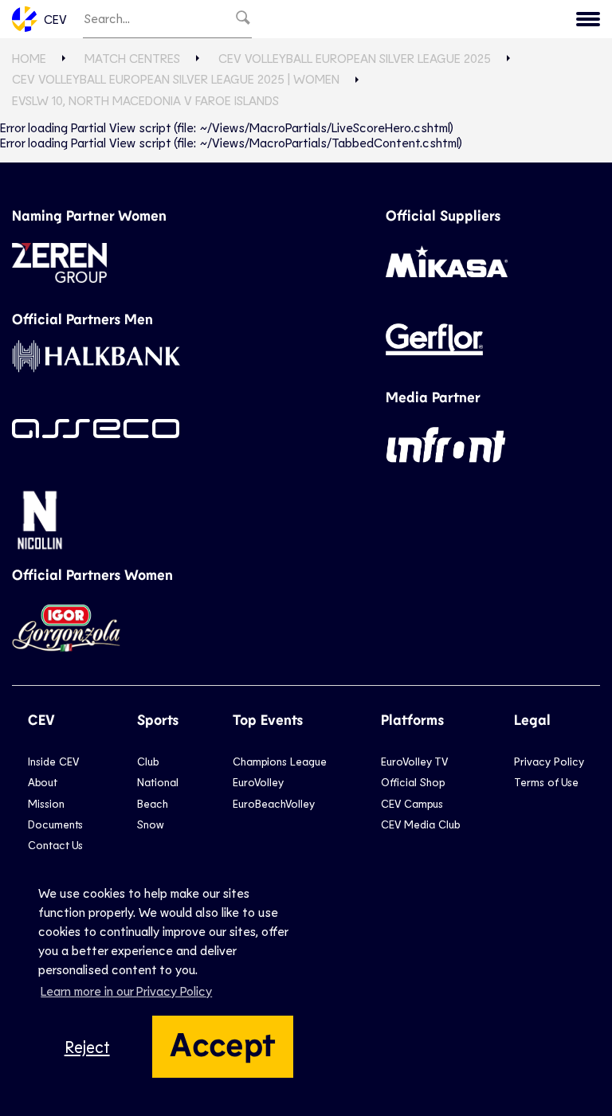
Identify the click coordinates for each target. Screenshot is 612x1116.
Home (29, 57)
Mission (46, 803)
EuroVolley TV (414, 761)
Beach (152, 803)
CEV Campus (412, 803)
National (157, 782)
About (42, 782)
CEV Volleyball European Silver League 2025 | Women (175, 78)
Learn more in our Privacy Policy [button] (126, 990)
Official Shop (413, 782)
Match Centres (132, 57)
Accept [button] (223, 1043)
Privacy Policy (549, 761)
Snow (150, 824)
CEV (55, 18)
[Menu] (588, 19)
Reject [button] (87, 1046)
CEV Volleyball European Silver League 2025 (354, 57)
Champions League (280, 761)
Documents (55, 824)
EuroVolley (258, 782)
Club (148, 761)
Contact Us (55, 845)
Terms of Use (546, 782)
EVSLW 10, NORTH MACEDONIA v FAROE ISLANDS (145, 100)
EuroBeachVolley (274, 803)
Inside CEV (53, 761)
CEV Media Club (420, 824)
